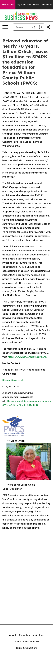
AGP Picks (8, 4)
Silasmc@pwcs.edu (13, 380)
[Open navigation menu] (5, 27)
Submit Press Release (26, 641)
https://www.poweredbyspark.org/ (28, 356)
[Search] (33, 27)
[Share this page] (49, 27)
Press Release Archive (31, 635)
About (12, 635)
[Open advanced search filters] (40, 27)
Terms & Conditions (26, 647)
